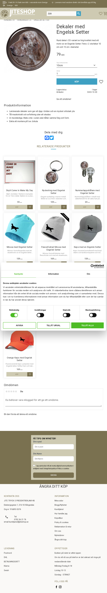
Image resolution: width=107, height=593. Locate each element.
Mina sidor (59, 501)
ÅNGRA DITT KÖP (53, 486)
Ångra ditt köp (61, 540)
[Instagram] (60, 587)
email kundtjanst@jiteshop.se (16, 522)
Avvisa (19, 325)
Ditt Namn (37, 454)
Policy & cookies (62, 522)
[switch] (40, 315)
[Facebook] (56, 587)
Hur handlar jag (61, 514)
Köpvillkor (59, 518)
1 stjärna (6, 391)
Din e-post (37, 442)
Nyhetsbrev (59, 535)
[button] (5, 3)
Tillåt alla (87, 325)
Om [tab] (88, 274)
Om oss (58, 531)
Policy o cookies (63, 468)
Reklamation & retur (63, 527)
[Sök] (78, 13)
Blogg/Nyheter (61, 505)
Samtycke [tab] (18, 274)
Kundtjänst (59, 509)
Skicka (53, 475)
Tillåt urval (53, 325)
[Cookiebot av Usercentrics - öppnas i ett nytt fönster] (92, 266)
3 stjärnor (11, 391)
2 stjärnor (9, 391)
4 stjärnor (13, 391)
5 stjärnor (16, 391)
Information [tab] (53, 274)
